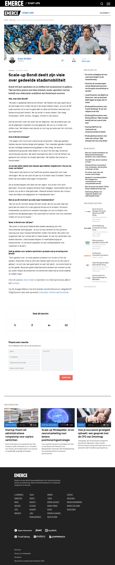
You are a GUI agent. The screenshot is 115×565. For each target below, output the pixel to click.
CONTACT (70, 495)
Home (6, 20)
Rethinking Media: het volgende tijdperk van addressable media (93, 194)
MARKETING (18, 498)
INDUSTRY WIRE (52, 517)
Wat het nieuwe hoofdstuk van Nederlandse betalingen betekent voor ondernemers (96, 155)
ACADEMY (33, 510)
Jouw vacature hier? (90, 286)
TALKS (32, 495)
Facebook (64, 292)
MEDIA (16, 502)
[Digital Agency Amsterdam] (23, 530)
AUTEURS (33, 506)
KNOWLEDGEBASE (35, 517)
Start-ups (34, 3)
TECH (16, 510)
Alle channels (104, 13)
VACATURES (71, 498)
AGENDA (50, 495)
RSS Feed (17, 550)
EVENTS (32, 498)
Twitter (52, 292)
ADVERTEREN (71, 510)
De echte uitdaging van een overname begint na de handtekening (96, 77)
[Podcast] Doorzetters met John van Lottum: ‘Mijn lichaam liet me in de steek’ (96, 138)
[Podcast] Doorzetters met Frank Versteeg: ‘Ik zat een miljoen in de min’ (96, 109)
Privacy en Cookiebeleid (22, 554)
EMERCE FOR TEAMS (73, 506)
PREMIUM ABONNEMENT (74, 502)
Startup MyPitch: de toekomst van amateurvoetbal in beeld (95, 129)
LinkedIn (43, 292)
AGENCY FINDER (52, 506)
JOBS (31, 513)
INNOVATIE (17, 513)
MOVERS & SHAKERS (54, 513)
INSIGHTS (33, 502)
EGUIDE (49, 510)
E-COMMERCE (18, 495)
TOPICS (49, 498)
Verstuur (66, 378)
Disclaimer (17, 557)
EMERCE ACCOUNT (53, 502)
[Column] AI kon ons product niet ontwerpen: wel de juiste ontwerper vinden (96, 167)
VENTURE (17, 506)
